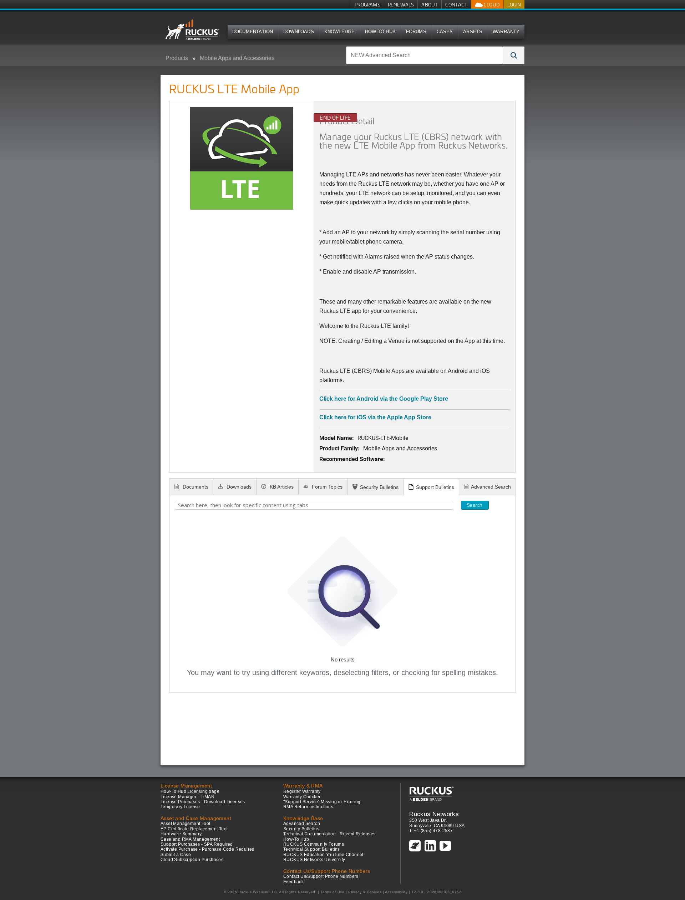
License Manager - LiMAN (187, 796)
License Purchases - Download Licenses (203, 801)
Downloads (298, 31)
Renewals (401, 4)
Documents (194, 487)
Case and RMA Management (190, 839)
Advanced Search (491, 487)
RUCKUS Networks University (314, 859)
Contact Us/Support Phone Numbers (321, 876)
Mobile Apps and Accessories (237, 58)
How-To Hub (380, 31)
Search (474, 505)
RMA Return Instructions (308, 806)
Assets (472, 31)
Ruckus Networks (434, 814)
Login (514, 4)
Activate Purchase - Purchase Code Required (208, 849)
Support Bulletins (435, 487)
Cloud (491, 4)
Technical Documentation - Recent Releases (329, 833)
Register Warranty (302, 791)
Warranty (506, 31)
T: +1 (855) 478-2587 (431, 830)
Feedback (293, 881)
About (429, 4)
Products (177, 58)
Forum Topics (326, 487)
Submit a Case (176, 854)
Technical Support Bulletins (311, 849)
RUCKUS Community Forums (313, 844)
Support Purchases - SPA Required (197, 844)
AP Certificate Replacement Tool (194, 828)
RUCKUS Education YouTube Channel (323, 854)
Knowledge (339, 31)
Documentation (252, 31)
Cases (445, 31)
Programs (367, 4)
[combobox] (424, 55)
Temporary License (180, 806)
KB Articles (281, 487)
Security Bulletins (379, 487)
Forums (416, 31)
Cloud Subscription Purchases (192, 859)
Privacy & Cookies (364, 892)
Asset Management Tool (185, 823)
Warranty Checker (301, 796)
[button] (513, 55)
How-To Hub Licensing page (190, 791)
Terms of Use (332, 892)
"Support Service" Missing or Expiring (322, 801)
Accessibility (396, 892)
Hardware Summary (181, 833)
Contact (456, 4)
